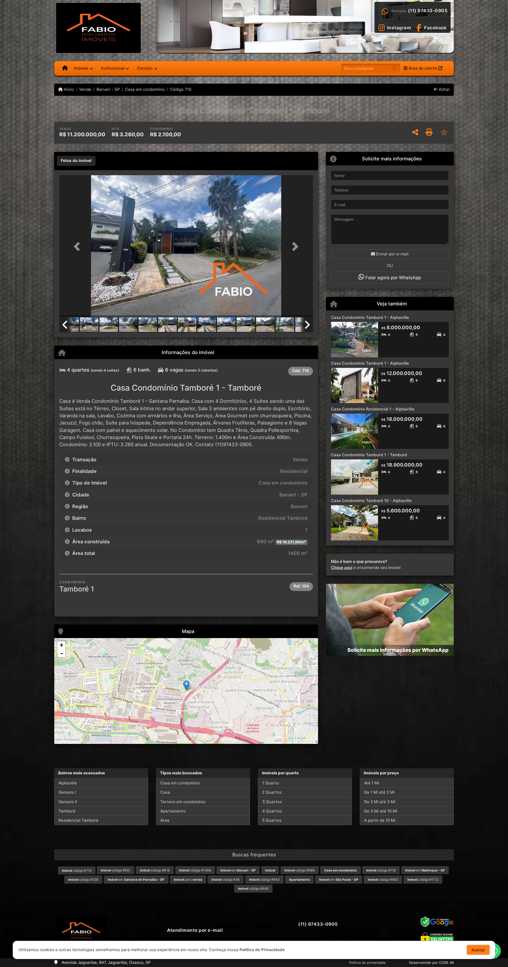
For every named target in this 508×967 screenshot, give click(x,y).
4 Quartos (272, 811)
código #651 (115, 870)
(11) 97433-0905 (428, 10)
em (238, 870)
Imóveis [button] (81, 68)
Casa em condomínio (145, 89)
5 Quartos (272, 820)
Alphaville (67, 782)
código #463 (383, 880)
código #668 (299, 870)
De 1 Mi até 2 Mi (379, 792)
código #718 (381, 870)
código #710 (77, 871)
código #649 (253, 889)
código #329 (83, 880)
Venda (85, 89)
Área (164, 820)
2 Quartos (272, 792)
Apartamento (173, 811)
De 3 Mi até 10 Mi (380, 811)
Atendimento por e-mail (194, 930)
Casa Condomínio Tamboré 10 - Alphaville (371, 500)
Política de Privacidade (262, 949)
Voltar (443, 89)
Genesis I (67, 792)
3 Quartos (272, 801)
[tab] (76, 161)
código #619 (155, 870)
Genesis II (67, 801)
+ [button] (61, 645)
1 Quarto (270, 782)
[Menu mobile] (65, 68)
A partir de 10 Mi (380, 820)
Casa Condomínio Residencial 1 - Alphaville (372, 409)
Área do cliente (422, 68)
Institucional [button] (113, 68)
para (188, 880)
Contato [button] (145, 68)
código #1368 (195, 870)
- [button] (62, 653)
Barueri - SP (108, 89)
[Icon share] (329, 937)
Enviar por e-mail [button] (392, 253)
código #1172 (422, 880)
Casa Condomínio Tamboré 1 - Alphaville (370, 317)
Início (68, 89)
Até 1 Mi (371, 782)
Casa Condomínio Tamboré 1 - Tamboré (369, 454)
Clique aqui (341, 567)
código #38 (225, 880)
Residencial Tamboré (78, 820)
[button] (78, 246)
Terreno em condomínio (182, 801)
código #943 (264, 880)
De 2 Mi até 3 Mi (380, 801)
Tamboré (66, 811)
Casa (165, 792)
